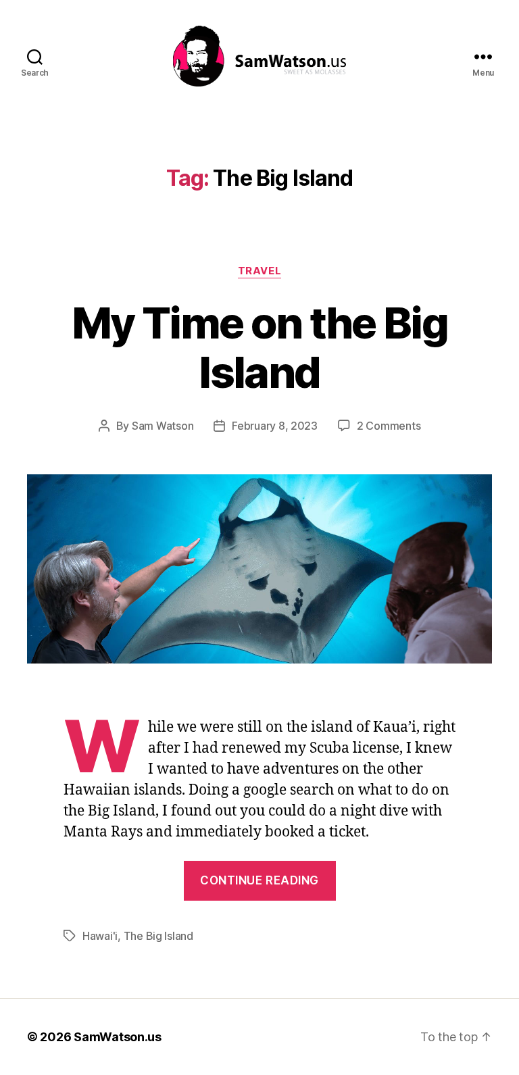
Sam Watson (162, 425)
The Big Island (158, 936)
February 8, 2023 (275, 425)
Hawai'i (100, 936)
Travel (259, 271)
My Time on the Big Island (259, 347)
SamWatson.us (118, 1037)
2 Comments (388, 425)
